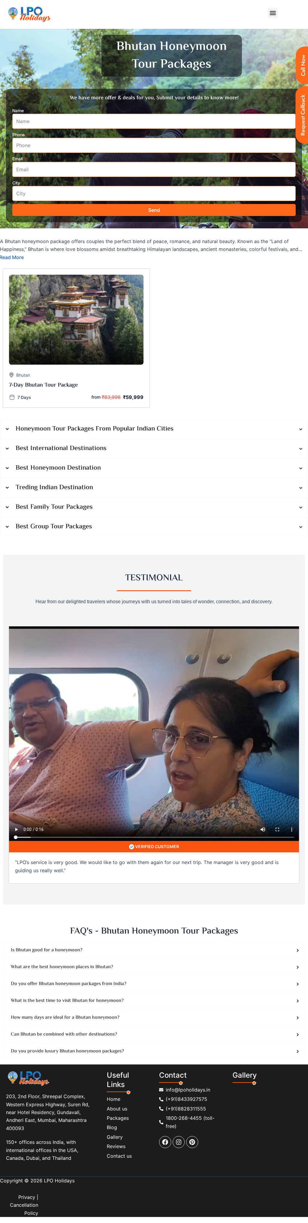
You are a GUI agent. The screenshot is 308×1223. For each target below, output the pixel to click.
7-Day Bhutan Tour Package (43, 385)
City (16, 182)
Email (18, 158)
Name (18, 110)
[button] (273, 13)
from (95, 397)
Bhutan (23, 375)
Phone (19, 134)
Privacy (26, 1197)
